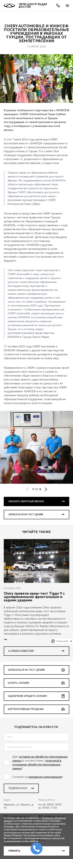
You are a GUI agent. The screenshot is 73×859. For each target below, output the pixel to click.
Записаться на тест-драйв (25, 514)
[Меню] (67, 5)
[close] (71, 641)
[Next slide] (46, 489)
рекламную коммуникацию (45, 776)
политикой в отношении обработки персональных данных (36, 764)
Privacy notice (62, 641)
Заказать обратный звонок (26, 501)
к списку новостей (21, 651)
